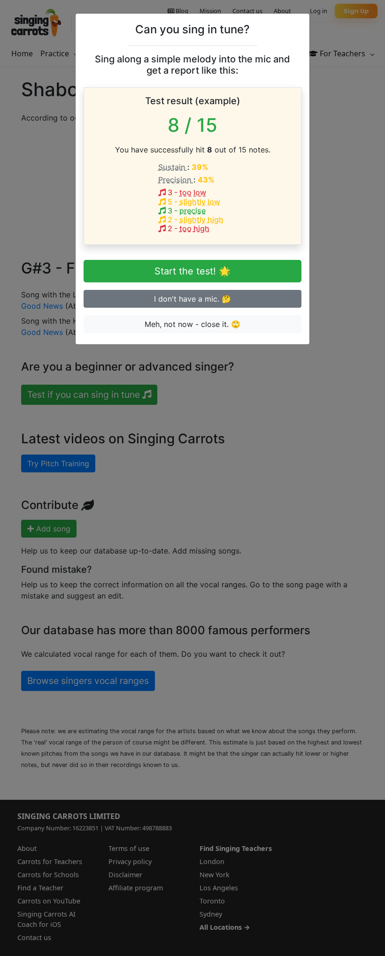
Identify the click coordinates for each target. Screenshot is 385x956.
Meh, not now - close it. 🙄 (192, 324)
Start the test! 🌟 (192, 271)
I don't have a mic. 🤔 (192, 298)
